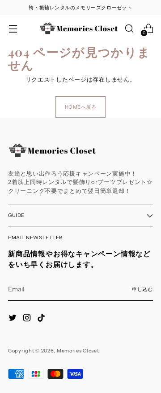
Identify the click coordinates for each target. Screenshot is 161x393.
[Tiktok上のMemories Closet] (42, 319)
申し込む (142, 289)
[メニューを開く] (13, 29)
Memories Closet (78, 351)
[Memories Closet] (79, 28)
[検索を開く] (129, 29)
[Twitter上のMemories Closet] (13, 319)
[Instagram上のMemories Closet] (27, 319)
